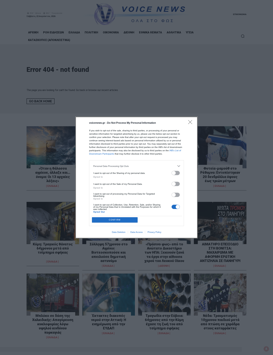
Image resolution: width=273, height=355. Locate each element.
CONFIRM (115, 220)
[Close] (191, 123)
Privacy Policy (154, 232)
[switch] (176, 173)
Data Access (136, 232)
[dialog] (136, 177)
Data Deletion (118, 232)
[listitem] (136, 166)
